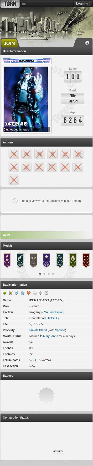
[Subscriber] (23, 293)
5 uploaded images (16, 129)
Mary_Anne (50, 336)
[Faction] (40, 293)
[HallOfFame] (11, 293)
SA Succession (53, 312)
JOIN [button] (9, 43)
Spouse (60, 330)
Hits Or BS (52, 318)
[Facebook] (87, 43)
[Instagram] (80, 43)
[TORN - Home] (10, 4)
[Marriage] (29, 293)
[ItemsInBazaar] (46, 293)
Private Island (38, 330)
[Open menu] (24, 3)
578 (31, 360)
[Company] (34, 293)
